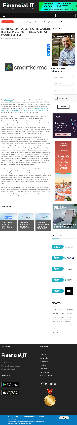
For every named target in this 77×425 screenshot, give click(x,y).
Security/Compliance (58, 317)
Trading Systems (57, 321)
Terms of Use (45, 372)
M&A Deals (68, 325)
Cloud (69, 317)
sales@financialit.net (12, 369)
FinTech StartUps (57, 325)
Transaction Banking (58, 313)
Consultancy (69, 309)
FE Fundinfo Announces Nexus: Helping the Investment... (43, 225)
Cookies (43, 365)
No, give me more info (23, 423)
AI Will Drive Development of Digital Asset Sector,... (25, 225)
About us (43, 354)
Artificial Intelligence (58, 332)
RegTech (69, 313)
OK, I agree (64, 418)
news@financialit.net (12, 366)
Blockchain (68, 321)
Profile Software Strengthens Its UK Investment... (8, 224)
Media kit (44, 369)
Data (61, 309)
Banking (55, 309)
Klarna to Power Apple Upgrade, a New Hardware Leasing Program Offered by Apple (40, 22)
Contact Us (44, 361)
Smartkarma (9, 100)
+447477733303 (10, 362)
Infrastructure (57, 329)
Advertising (44, 358)
